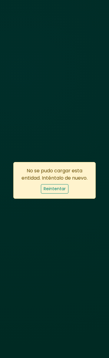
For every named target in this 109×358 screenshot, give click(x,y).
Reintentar (55, 189)
